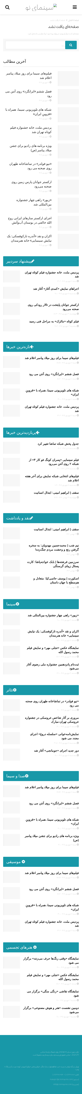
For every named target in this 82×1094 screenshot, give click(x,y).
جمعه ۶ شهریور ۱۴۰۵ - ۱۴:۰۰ (67, 726)
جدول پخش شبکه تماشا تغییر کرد (58, 443)
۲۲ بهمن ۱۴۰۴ (71, 533)
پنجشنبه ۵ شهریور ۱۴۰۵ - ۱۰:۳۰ (66, 485)
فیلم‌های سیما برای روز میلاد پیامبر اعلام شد (52, 358)
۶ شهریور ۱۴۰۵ (44, 172)
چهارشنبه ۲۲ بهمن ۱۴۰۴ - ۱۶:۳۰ (65, 497)
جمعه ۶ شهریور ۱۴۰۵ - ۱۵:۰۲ (66, 656)
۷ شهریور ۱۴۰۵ (44, 82)
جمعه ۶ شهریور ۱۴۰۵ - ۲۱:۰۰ (67, 709)
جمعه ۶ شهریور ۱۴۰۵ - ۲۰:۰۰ (67, 619)
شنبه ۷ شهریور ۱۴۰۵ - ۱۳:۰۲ (67, 281)
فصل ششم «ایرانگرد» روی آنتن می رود (54, 374)
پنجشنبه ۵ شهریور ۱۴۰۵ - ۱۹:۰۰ (66, 755)
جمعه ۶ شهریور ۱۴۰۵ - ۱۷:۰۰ (67, 967)
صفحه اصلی (73, 20)
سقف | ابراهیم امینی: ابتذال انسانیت (56, 492)
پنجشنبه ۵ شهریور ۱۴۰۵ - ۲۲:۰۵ (65, 742)
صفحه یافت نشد (57, 20)
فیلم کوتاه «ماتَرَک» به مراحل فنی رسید (54, 321)
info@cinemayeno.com (62, 1084)
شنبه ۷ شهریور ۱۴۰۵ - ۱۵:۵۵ (67, 362)
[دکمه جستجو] (71, 45)
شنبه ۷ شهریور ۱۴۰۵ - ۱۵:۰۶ (67, 378)
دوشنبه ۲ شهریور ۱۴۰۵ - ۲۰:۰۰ (67, 1016)
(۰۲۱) (66, 1074)
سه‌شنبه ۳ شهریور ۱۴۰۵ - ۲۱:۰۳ (65, 326)
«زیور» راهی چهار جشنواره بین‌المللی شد (53, 615)
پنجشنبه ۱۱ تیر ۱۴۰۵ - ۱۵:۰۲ (67, 448)
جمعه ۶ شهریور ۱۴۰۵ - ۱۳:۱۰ (67, 673)
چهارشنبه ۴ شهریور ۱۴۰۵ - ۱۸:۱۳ (65, 313)
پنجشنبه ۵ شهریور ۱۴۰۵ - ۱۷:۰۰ (66, 293)
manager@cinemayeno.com (61, 1079)
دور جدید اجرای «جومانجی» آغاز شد (56, 750)
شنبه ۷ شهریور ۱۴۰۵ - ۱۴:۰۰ (67, 399)
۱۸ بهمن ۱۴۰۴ (72, 554)
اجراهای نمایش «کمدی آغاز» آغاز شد (56, 288)
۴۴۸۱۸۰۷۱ (72, 1074)
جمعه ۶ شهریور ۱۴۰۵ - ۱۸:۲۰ (67, 640)
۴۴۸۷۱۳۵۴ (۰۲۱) (58, 1074)
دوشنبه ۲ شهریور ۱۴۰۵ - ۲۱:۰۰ (66, 1000)
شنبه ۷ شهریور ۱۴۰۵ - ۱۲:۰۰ (67, 844)
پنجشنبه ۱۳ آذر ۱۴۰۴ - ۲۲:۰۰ (67, 468)
